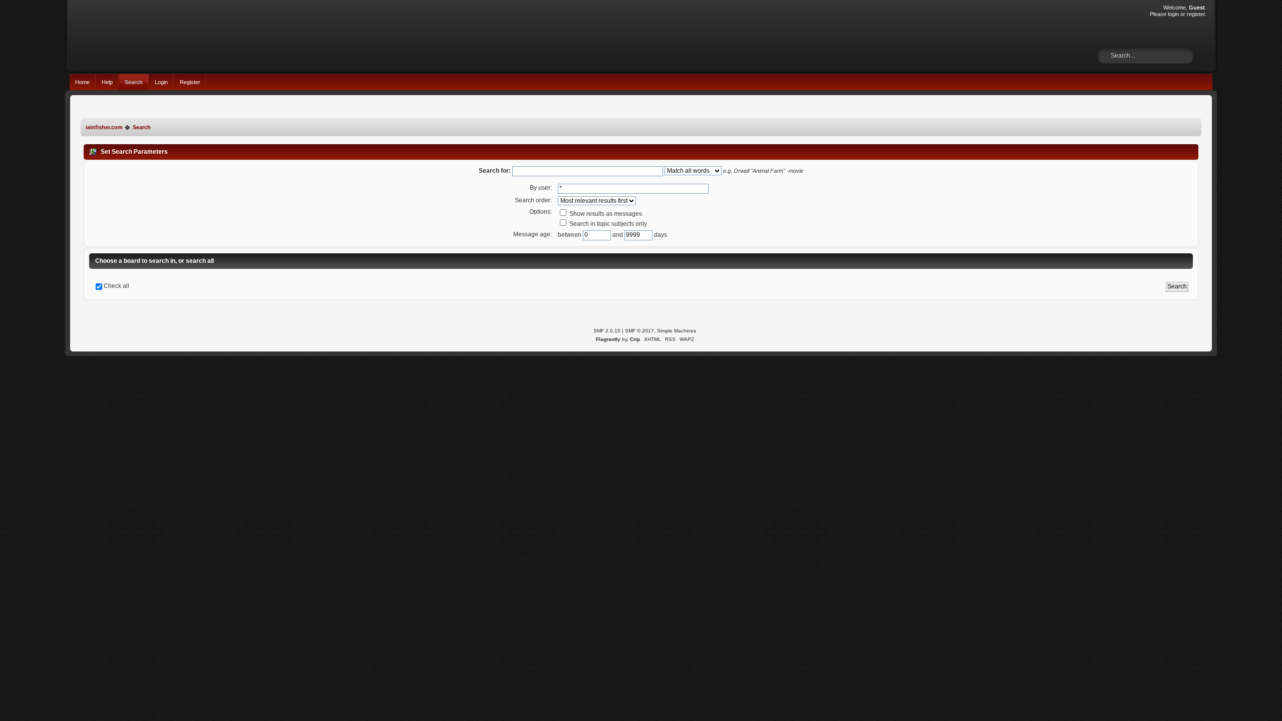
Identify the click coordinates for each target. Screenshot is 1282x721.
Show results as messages (605, 213)
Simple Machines (676, 330)
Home (82, 82)
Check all (116, 285)
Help (107, 82)
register (1196, 14)
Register (190, 82)
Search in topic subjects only (607, 223)
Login (161, 82)
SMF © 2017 (639, 330)
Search (134, 82)
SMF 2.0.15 (606, 330)
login (1173, 14)
